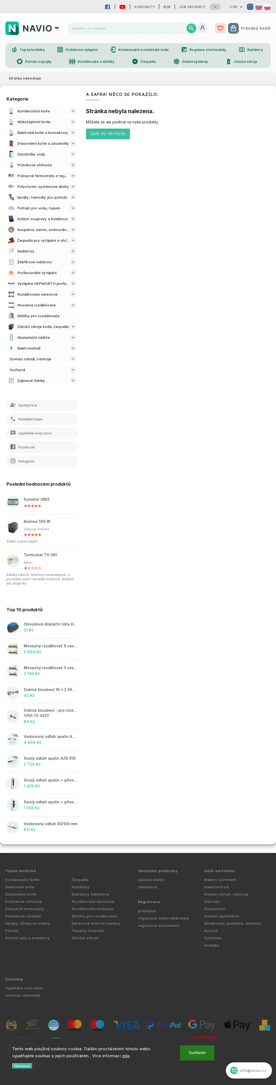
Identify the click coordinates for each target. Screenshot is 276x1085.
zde (126, 1055)
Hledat (191, 28)
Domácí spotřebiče (222, 916)
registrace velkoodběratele (163, 918)
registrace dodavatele (159, 926)
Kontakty (144, 7)
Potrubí (12, 931)
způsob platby (151, 880)
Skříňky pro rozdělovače (95, 916)
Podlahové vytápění (77, 49)
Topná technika (27, 49)
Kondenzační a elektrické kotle (139, 49)
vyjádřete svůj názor (24, 988)
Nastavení (22, 1066)
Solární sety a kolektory (27, 938)
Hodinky (211, 945)
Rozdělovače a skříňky (91, 61)
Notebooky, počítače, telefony (232, 923)
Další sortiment (219, 871)
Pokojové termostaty (24, 909)
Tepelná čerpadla (88, 931)
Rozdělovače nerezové (93, 902)
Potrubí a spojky (33, 61)
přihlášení (147, 911)
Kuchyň (211, 931)
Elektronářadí (216, 887)
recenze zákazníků (22, 995)
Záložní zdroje (241, 61)
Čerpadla (144, 61)
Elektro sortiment (220, 880)
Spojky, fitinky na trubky (27, 923)
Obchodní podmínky (158, 871)
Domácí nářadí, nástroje (226, 894)
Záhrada (212, 902)
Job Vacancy (192, 7)
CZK (234, 7)
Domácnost (214, 909)
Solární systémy (190, 61)
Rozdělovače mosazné (92, 909)
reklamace (147, 887)
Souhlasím (197, 1053)
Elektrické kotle (19, 887)
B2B (167, 7)
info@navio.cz (249, 1070)
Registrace (149, 902)
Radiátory (251, 49)
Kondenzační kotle (22, 880)
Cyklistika (213, 938)
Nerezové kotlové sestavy (96, 923)
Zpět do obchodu (108, 133)
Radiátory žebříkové (90, 894)
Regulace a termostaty (203, 49)
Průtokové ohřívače (23, 902)
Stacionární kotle (21, 894)
